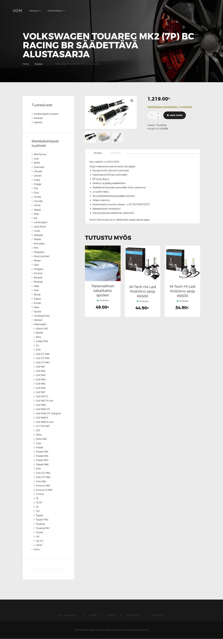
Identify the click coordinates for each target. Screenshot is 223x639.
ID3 (38, 430)
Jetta (38, 434)
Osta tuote (176, 115)
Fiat (36, 188)
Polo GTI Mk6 (43, 477)
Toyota (37, 311)
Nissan (37, 260)
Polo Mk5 (41, 481)
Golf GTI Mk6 (43, 358)
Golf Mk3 (40, 375)
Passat (39, 447)
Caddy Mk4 (42, 341)
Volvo (37, 549)
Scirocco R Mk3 (44, 490)
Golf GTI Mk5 (42, 354)
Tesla (36, 307)
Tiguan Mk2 (42, 519)
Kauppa (38, 64)
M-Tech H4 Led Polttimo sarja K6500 (142, 291)
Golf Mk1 (40, 366)
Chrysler (38, 171)
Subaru (37, 298)
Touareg (161, 125)
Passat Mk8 (42, 464)
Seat (36, 290)
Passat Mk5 (42, 451)
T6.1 (38, 511)
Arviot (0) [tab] (116, 153)
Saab (36, 286)
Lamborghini (40, 222)
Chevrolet (39, 167)
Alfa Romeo (40, 154)
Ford (36, 192)
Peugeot (38, 269)
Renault (38, 277)
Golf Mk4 (41, 379)
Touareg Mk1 (42, 528)
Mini (36, 247)
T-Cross (40, 494)
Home (26, 64)
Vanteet (38, 122)
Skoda (37, 294)
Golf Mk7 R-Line (44, 400)
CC (37, 345)
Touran (39, 532)
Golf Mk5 (40, 383)
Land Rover (40, 226)
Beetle (39, 332)
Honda (37, 197)
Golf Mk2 (40, 371)
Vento (39, 545)
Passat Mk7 (42, 460)
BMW (37, 163)
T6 (37, 507)
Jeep (36, 213)
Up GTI (39, 541)
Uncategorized (42, 315)
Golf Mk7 (41, 392)
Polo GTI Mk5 (43, 473)
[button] (132, 100)
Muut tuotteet (41, 256)
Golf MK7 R (42, 396)
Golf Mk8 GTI (43, 409)
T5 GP (39, 502)
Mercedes (39, 243)
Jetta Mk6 (41, 439)
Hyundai (38, 201)
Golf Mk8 (41, 405)
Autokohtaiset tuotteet (46, 114)
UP (37, 536)
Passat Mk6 (42, 456)
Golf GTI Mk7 (43, 362)
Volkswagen (40, 324)
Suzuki (37, 303)
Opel (36, 264)
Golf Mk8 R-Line (44, 422)
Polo (38, 468)
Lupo (38, 443)
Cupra (37, 180)
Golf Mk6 (40, 388)
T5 (37, 498)
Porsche (38, 273)
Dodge (37, 184)
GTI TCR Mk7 (43, 426)
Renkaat (38, 118)
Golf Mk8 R (42, 417)
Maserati (38, 235)
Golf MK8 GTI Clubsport (48, 413)
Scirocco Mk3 (43, 485)
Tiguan (39, 515)
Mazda (37, 239)
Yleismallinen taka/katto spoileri (102, 290)
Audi (36, 158)
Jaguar (37, 209)
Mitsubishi (39, 252)
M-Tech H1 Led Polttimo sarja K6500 (182, 291)
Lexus (37, 230)
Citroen (38, 175)
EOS (38, 349)
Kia (35, 218)
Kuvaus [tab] (98, 153)
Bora (38, 337)
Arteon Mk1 (42, 328)
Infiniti (37, 205)
